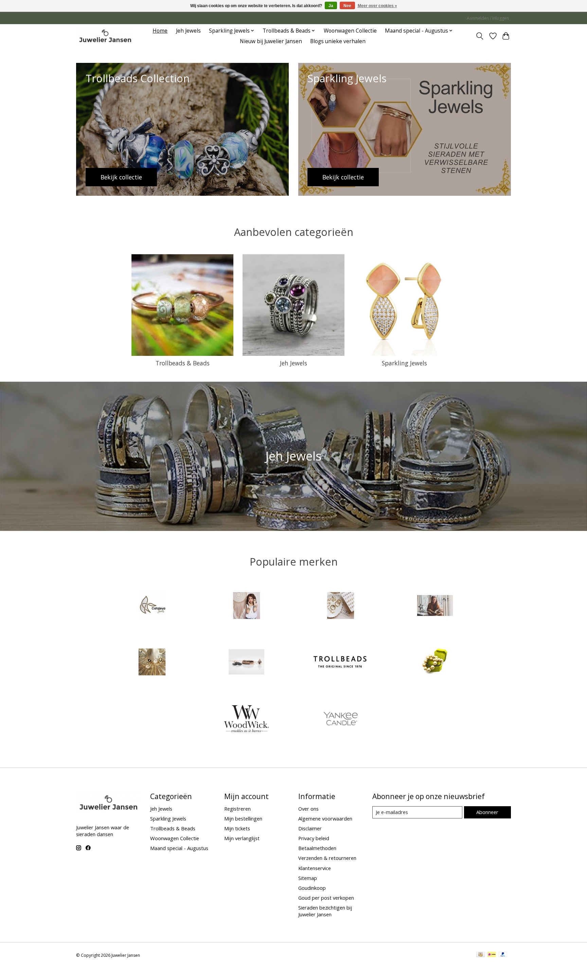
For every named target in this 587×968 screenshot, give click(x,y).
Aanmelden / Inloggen (488, 18)
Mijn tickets (237, 828)
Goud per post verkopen (326, 897)
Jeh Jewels (188, 30)
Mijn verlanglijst (242, 838)
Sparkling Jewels (404, 363)
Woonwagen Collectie (350, 30)
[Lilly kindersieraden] (434, 606)
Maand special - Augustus (179, 848)
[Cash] (480, 955)
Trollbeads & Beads (183, 363)
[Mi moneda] (152, 663)
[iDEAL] (491, 955)
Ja (330, 5)
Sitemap (307, 878)
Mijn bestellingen (243, 818)
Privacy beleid (313, 838)
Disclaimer (310, 828)
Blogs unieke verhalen (338, 41)
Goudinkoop (312, 887)
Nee (347, 5)
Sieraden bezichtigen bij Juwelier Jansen (325, 911)
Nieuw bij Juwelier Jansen (271, 41)
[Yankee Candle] (340, 719)
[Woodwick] (246, 719)
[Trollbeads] (340, 663)
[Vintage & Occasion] (434, 663)
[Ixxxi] (246, 606)
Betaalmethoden (317, 848)
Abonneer (487, 812)
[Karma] (340, 606)
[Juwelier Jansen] (105, 36)
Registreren (237, 808)
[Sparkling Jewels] (246, 663)
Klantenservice (314, 868)
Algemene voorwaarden (325, 818)
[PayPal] (503, 955)
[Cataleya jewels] (152, 606)
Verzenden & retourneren (327, 857)
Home (160, 30)
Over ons (308, 808)
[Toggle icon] (480, 36)
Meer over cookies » (377, 5)
